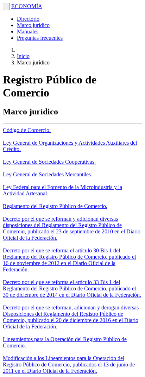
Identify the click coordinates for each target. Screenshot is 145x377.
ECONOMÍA (26, 6)
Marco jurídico (33, 25)
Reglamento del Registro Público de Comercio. (55, 206)
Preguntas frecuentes (40, 38)
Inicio (23, 56)
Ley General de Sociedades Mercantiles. (47, 174)
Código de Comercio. (27, 130)
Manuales (27, 31)
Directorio (28, 19)
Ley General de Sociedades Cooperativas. (49, 162)
